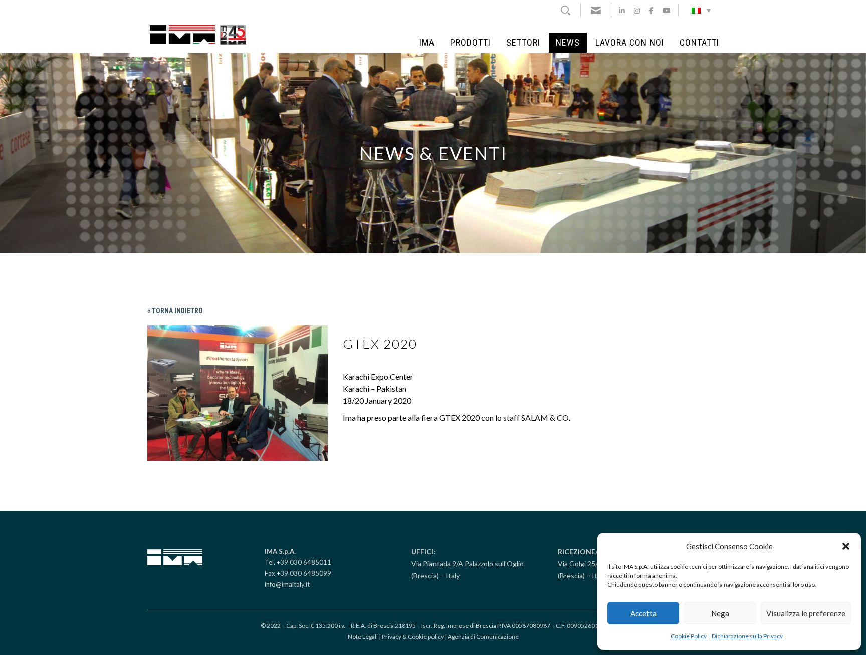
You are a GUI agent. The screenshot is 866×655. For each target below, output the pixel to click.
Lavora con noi (629, 43)
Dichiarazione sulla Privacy (747, 636)
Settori (523, 43)
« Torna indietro (175, 311)
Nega (720, 613)
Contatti (699, 43)
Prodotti (470, 43)
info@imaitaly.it (287, 584)
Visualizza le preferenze (805, 613)
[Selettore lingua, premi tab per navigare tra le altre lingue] (701, 10)
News (568, 43)
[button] (846, 546)
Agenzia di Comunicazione (483, 636)
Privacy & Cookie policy (413, 636)
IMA (427, 43)
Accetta (643, 613)
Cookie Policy (689, 636)
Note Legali (363, 636)
